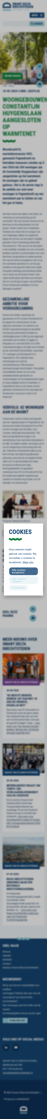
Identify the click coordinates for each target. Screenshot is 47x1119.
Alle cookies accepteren (18, 571)
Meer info (28, 562)
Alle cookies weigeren (18, 580)
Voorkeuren (18, 587)
